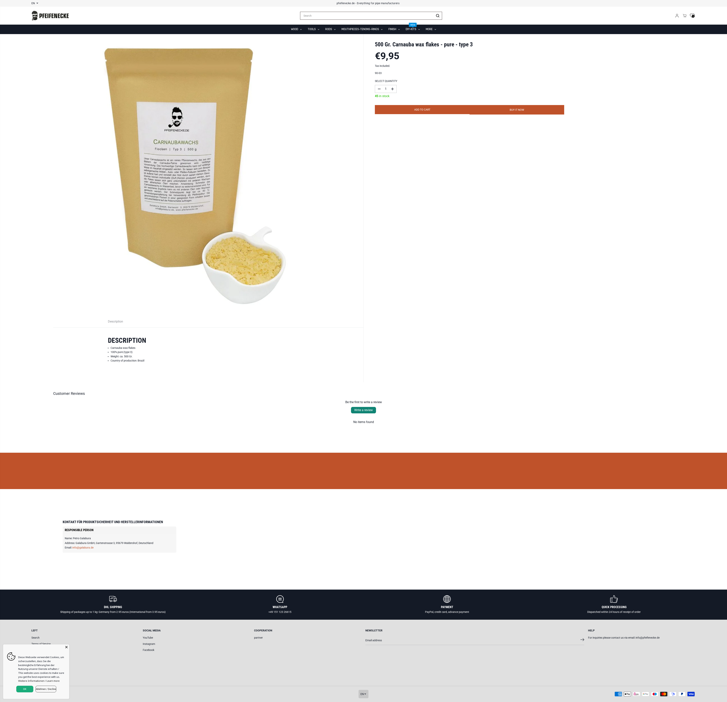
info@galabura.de (83, 547)
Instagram (149, 643)
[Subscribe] (582, 640)
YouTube (148, 637)
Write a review (363, 410)
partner (258, 637)
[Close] (66, 647)
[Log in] (677, 15)
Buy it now (517, 109)
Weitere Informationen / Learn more (39, 681)
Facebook (148, 649)
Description (115, 321)
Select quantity (386, 81)
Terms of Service (41, 643)
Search (35, 637)
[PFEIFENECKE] (50, 16)
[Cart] (684, 15)
